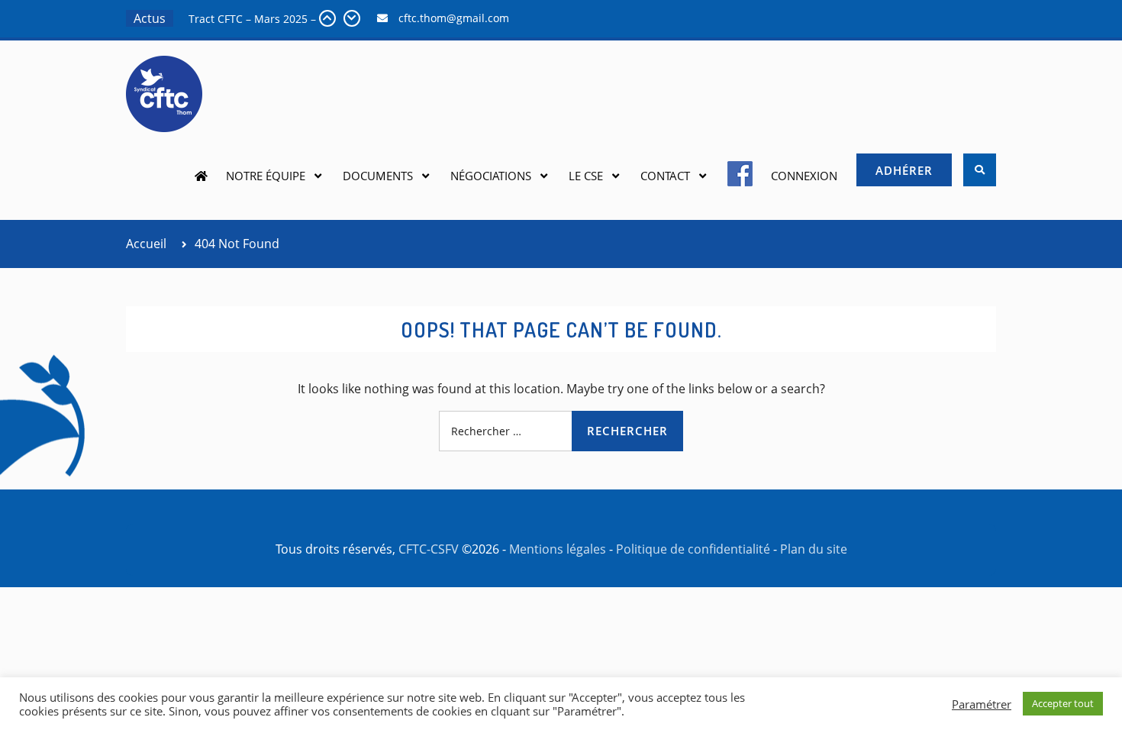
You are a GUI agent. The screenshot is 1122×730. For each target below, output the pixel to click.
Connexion (804, 175)
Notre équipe (265, 175)
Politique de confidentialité (693, 549)
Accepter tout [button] (1063, 703)
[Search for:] (561, 430)
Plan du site (813, 549)
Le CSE (586, 175)
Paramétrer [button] (981, 704)
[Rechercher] (979, 169)
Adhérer (904, 170)
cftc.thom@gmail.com (453, 18)
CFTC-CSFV (428, 549)
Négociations (490, 175)
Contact (665, 175)
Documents (378, 175)
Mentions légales (557, 549)
